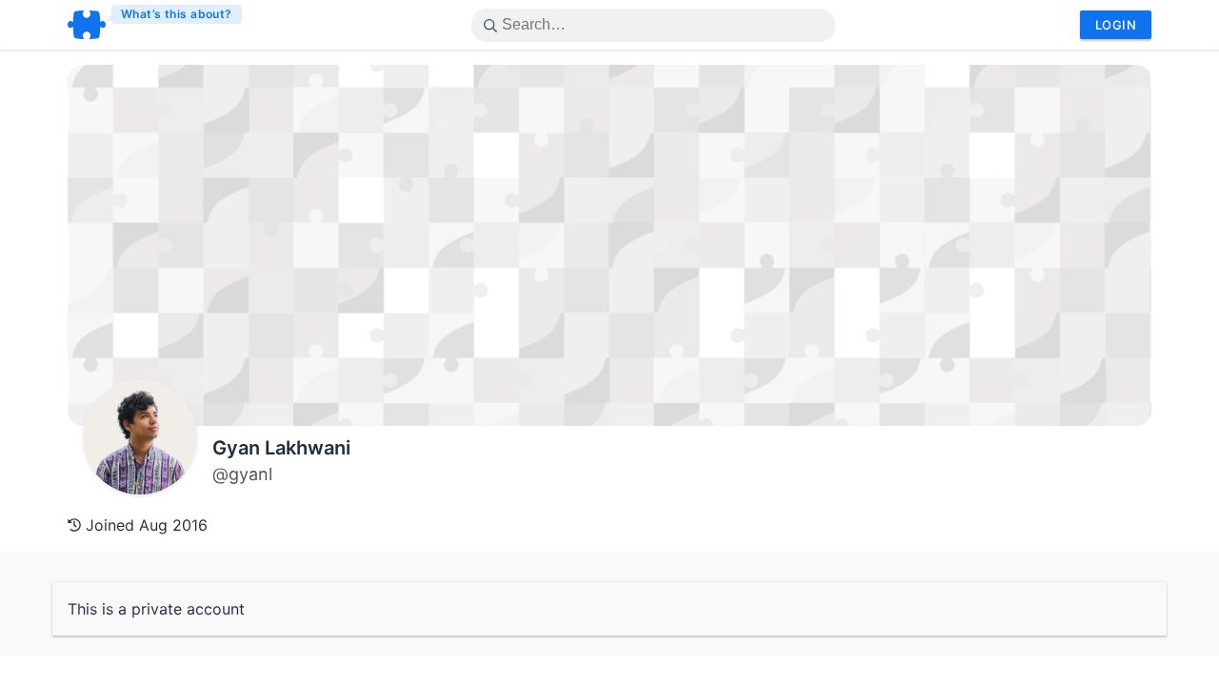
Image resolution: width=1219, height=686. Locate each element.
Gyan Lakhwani (281, 447)
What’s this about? (176, 14)
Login (1115, 24)
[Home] (156, 24)
